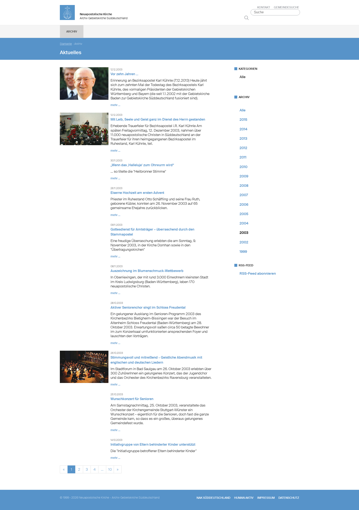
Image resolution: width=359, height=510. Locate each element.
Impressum (266, 498)
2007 (244, 195)
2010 (243, 167)
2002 (244, 242)
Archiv (71, 31)
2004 (244, 223)
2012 (243, 148)
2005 (244, 214)
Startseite (66, 44)
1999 (243, 251)
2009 (244, 176)
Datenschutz (288, 498)
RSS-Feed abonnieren (258, 273)
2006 (244, 204)
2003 (244, 232)
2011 (243, 157)
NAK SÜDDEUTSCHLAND (213, 498)
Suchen (246, 17)
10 (110, 469)
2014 (243, 129)
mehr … (115, 105)
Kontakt (263, 7)
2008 (244, 185)
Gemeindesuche (286, 7)
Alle (243, 77)
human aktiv (243, 498)
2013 (243, 138)
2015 (243, 119)
